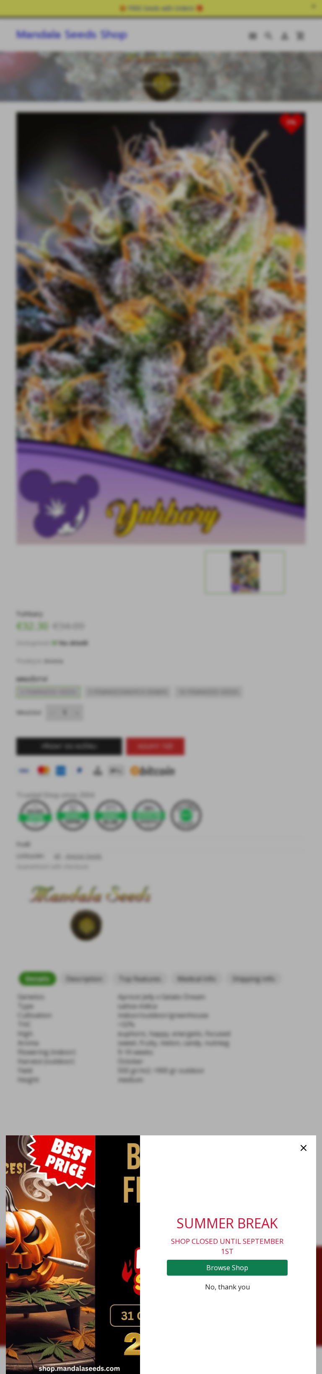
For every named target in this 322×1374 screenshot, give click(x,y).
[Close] (303, 1148)
